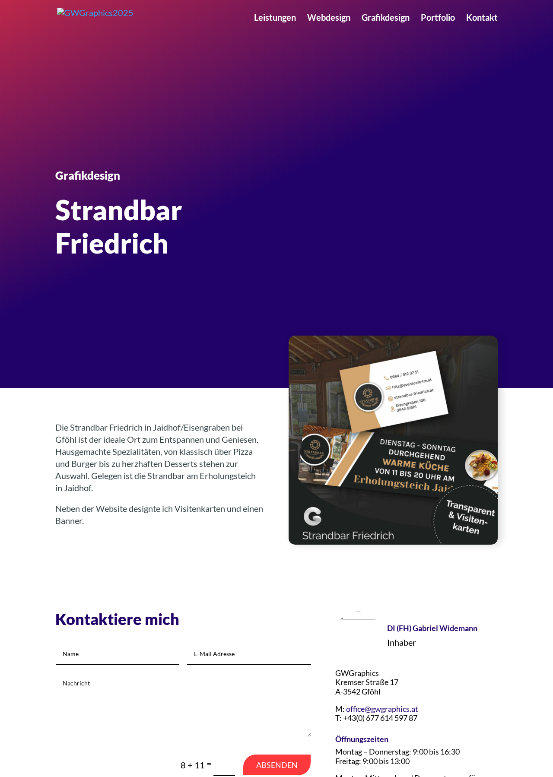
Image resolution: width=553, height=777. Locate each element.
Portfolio (438, 18)
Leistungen (275, 18)
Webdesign (328, 18)
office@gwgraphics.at (382, 709)
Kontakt (482, 18)
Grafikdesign (386, 18)
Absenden (277, 765)
